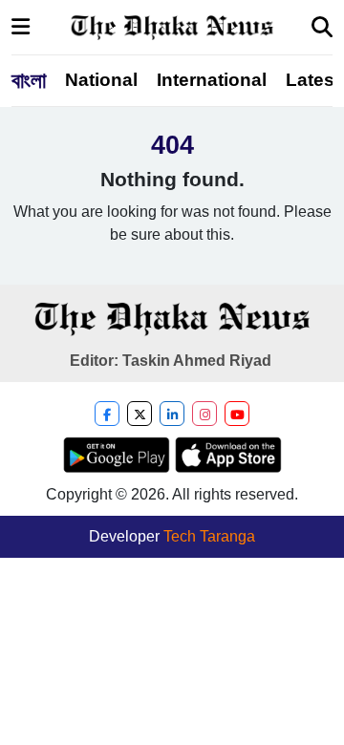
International (212, 80)
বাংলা (28, 80)
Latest (313, 80)
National (101, 80)
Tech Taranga (209, 536)
